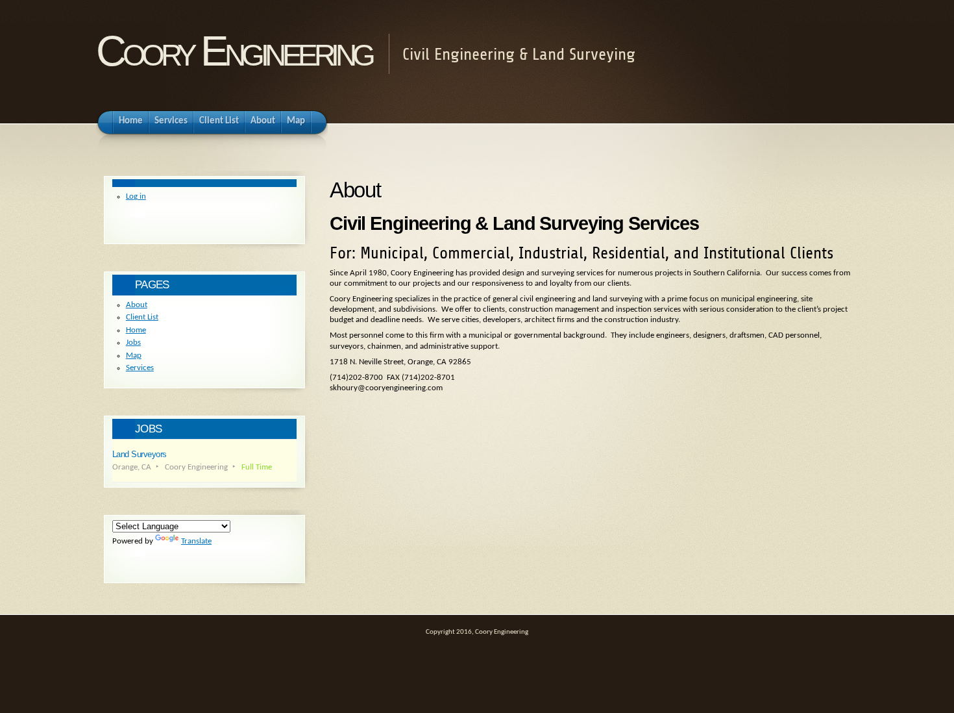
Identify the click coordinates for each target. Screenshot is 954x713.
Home (136, 330)
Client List (142, 317)
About (136, 305)
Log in (136, 196)
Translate (196, 541)
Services (140, 368)
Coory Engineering (234, 51)
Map (133, 355)
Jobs (133, 342)
